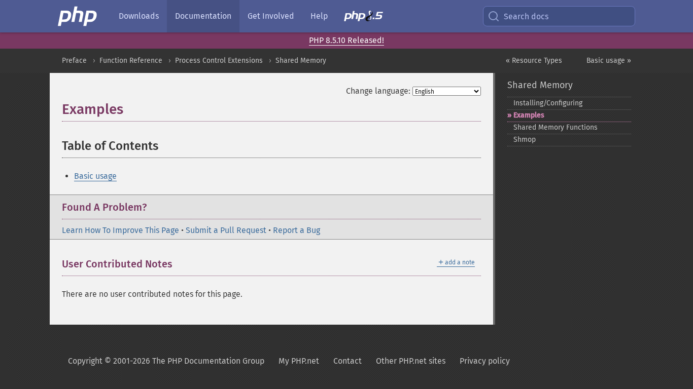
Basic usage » (608, 60)
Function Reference (130, 60)
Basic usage (95, 176)
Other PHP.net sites (410, 361)
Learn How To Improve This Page (120, 230)
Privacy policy (485, 361)
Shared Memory (300, 60)
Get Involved (271, 16)
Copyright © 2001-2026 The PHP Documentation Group (166, 361)
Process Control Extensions (219, 60)
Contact (347, 361)
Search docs (526, 16)
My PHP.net (299, 361)
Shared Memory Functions (555, 127)
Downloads (139, 16)
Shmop (524, 139)
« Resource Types (534, 60)
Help (319, 16)
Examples (528, 115)
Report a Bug (296, 230)
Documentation (203, 16)
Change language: (378, 91)
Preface (74, 60)
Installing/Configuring (547, 103)
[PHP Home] (78, 16)
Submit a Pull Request (226, 230)
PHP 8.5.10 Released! (346, 40)
